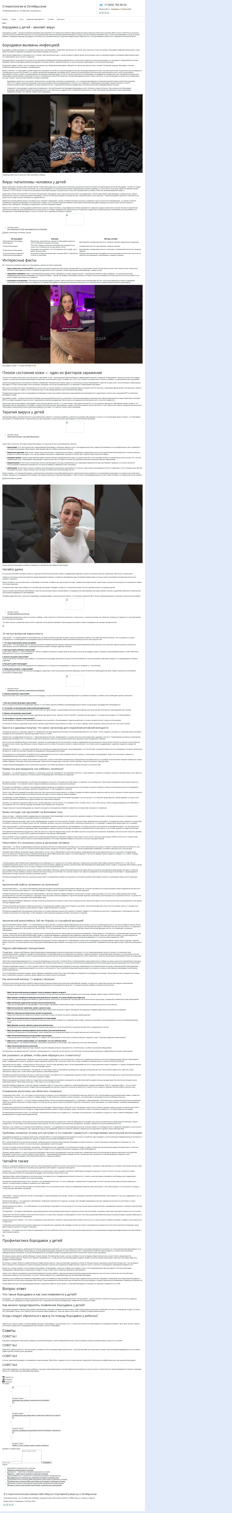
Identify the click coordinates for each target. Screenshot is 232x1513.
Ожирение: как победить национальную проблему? (26, 690)
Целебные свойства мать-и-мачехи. (20, 1470)
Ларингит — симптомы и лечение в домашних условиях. (27, 1474)
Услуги (13, 19)
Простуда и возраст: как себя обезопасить (23, 436)
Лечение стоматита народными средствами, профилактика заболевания (34, 1485)
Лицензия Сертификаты (35, 19)
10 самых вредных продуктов (18, 614)
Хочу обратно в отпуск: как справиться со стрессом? (27, 229)
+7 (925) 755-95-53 (115, 4)
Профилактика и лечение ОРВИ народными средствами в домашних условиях (36, 1481)
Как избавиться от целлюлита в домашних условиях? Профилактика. (33, 1478)
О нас (21, 19)
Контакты (61, 19)
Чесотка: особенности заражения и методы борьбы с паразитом (36, 1430)
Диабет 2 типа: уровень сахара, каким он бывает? (30, 1445)
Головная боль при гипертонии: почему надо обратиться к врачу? (36, 1415)
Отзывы (51, 19)
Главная (5, 19)
